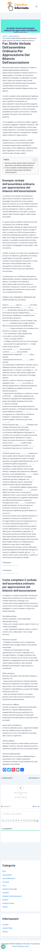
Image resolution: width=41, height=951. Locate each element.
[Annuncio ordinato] (13, 820)
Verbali (4, 907)
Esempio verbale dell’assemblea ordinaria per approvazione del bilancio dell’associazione (20, 164)
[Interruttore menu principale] (36, 6)
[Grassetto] (3, 820)
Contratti (5, 882)
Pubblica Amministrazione (12, 896)
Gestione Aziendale (9, 889)
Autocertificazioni (8, 878)
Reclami (5, 900)
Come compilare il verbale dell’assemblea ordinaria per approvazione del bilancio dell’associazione (19, 170)
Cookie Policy (7, 928)
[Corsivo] (5, 820)
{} (26, 820)
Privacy (5, 932)
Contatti (5, 925)
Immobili (5, 893)
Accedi (37, 806)
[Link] (24, 820)
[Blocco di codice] (21, 820)
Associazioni (7, 875)
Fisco (4, 886)
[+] (29, 820)
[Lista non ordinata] (16, 820)
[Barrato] (11, 820)
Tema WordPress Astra (20, 946)
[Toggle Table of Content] (33, 160)
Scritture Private (8, 903)
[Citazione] (18, 820)
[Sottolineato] (8, 820)
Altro (4, 871)
